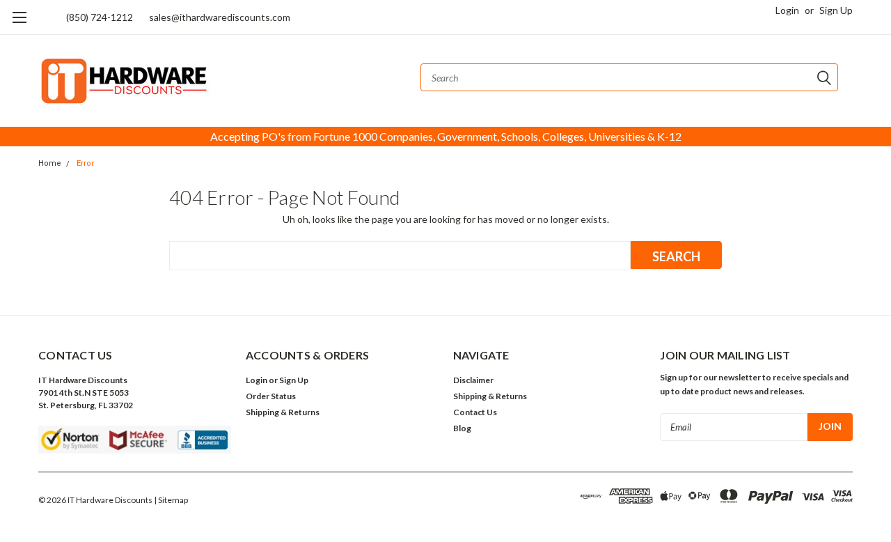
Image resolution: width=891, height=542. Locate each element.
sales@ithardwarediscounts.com (219, 17)
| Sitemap (171, 500)
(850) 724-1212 (99, 17)
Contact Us (475, 412)
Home (49, 163)
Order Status (271, 396)
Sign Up (836, 10)
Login (787, 10)
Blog (462, 428)
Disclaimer (473, 380)
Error (85, 163)
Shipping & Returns (283, 412)
